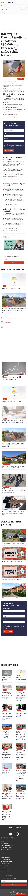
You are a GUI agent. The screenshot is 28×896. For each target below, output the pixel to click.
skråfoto (15, 114)
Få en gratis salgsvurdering (7, 869)
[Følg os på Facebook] (10, 834)
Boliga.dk (7, 237)
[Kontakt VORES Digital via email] (17, 834)
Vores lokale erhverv (5, 859)
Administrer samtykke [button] (6, 849)
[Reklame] (14, 245)
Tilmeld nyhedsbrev (21, 893)
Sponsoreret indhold (5, 871)
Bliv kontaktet (9, 150)
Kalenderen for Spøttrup (6, 861)
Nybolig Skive (14, 117)
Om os (2, 841)
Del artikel (20, 78)
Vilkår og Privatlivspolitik (7, 845)
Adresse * (6, 138)
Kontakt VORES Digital (6, 847)
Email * (5, 133)
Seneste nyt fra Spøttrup (6, 857)
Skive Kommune (4, 867)
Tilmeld (14, 262)
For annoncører (4, 843)
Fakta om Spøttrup (5, 863)
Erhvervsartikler (4, 865)
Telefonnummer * (8, 128)
